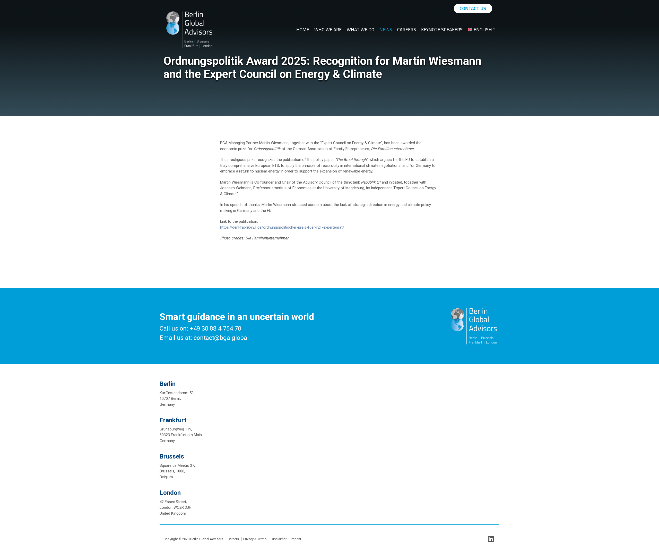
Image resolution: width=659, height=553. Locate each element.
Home (302, 29)
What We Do (360, 29)
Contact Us (473, 8)
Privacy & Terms (254, 539)
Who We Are (328, 29)
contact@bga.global (221, 337)
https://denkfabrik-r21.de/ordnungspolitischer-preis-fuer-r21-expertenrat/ (282, 227)
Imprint (296, 539)
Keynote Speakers (442, 29)
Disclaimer (279, 539)
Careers (406, 29)
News (385, 29)
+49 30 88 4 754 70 (215, 328)
